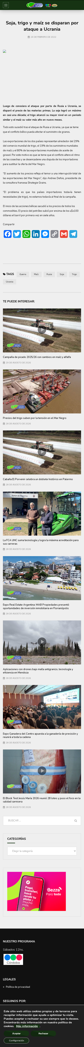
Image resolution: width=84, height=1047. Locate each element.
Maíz (36, 274)
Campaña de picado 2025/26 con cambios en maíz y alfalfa (37, 357)
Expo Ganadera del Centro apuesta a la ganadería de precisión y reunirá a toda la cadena (40, 735)
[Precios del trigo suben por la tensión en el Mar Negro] (42, 391)
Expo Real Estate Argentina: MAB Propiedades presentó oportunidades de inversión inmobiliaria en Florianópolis (36, 606)
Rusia (49, 274)
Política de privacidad (18, 987)
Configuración (16, 1040)
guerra (23, 274)
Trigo (74, 274)
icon (42, 329)
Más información (27, 1026)
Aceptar (16, 1033)
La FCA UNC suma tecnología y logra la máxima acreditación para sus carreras (41, 542)
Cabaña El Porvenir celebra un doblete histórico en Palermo (38, 479)
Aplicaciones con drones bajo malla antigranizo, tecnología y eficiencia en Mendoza (38, 671)
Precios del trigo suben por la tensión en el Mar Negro (34, 418)
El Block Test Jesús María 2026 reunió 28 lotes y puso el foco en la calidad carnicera (41, 800)
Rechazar (43, 1033)
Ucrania (9, 281)
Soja (62, 274)
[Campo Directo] (42, 5)
